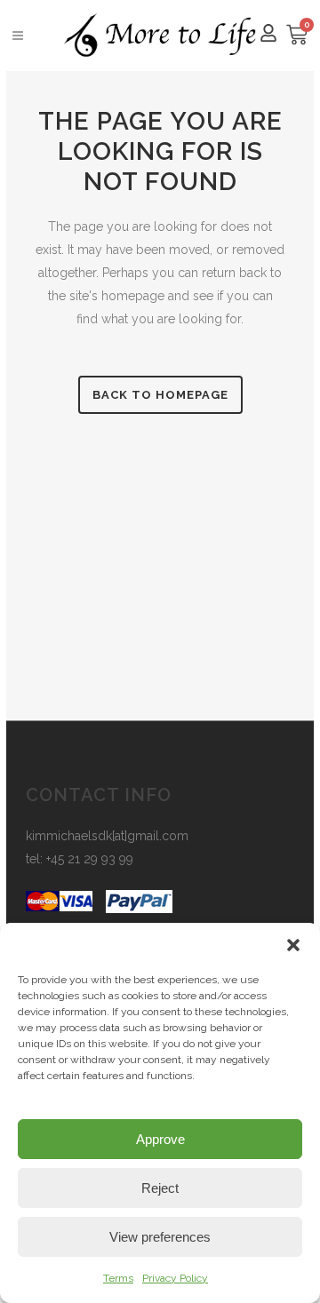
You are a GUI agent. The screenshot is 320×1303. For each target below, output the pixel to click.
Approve (160, 1139)
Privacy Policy (175, 1278)
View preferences (160, 1236)
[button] (293, 945)
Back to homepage (160, 394)
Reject (160, 1188)
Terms (118, 1278)
